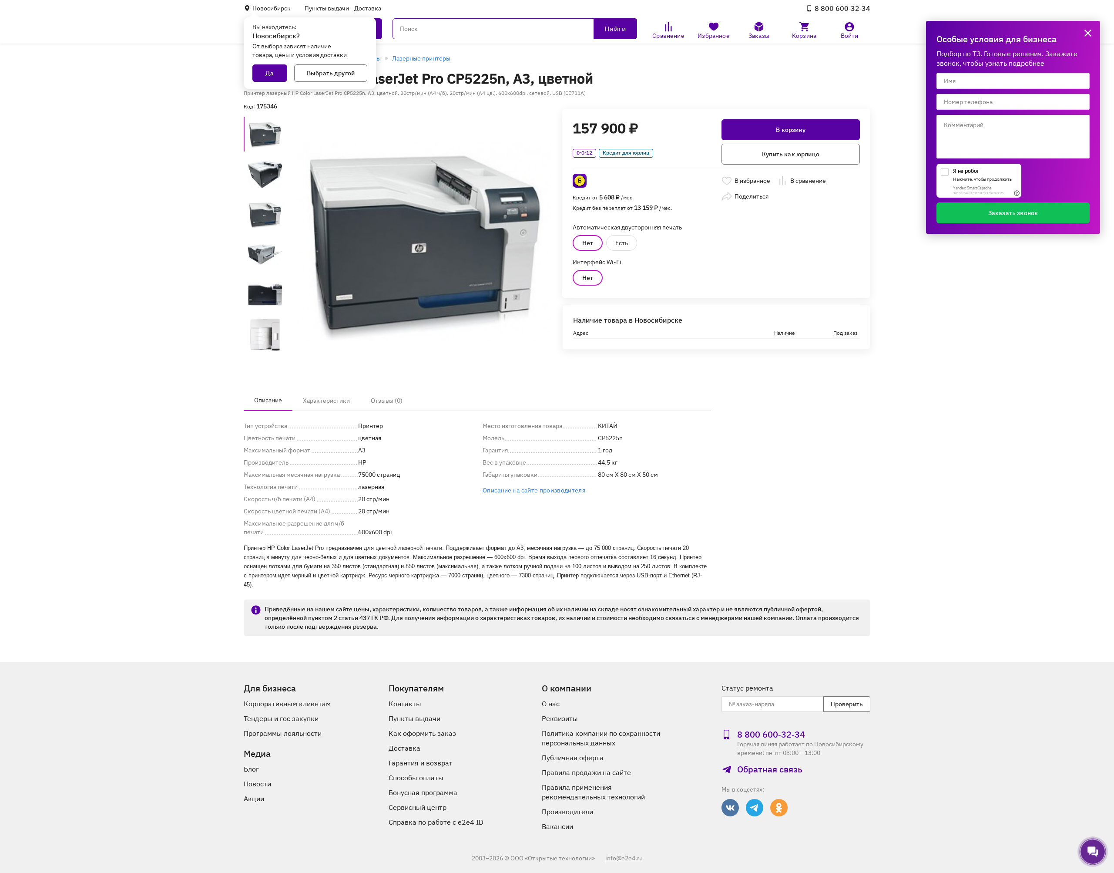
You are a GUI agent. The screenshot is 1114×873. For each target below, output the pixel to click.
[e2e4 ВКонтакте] (730, 807)
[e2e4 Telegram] (754, 807)
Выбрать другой (331, 73)
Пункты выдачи (327, 8)
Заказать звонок (1013, 213)
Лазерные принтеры (421, 58)
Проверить (847, 704)
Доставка (367, 8)
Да (269, 73)
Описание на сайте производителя (534, 490)
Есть (621, 243)
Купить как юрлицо (790, 154)
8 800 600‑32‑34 (842, 8)
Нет (587, 243)
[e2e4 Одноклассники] (779, 807)
